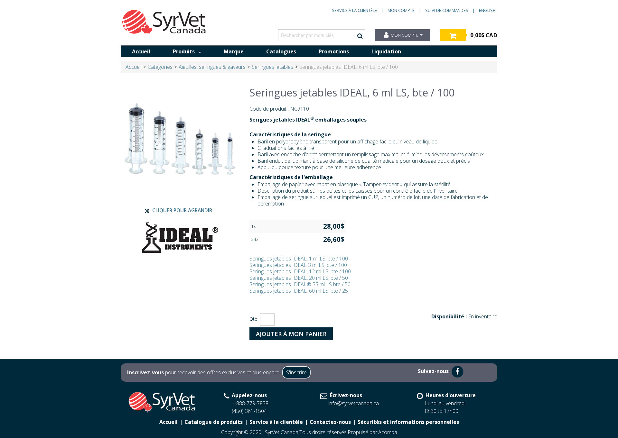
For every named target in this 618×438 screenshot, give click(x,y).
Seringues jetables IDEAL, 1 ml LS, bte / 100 (298, 258)
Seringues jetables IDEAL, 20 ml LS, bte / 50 (298, 277)
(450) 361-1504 (249, 411)
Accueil (141, 51)
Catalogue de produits (213, 421)
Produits (184, 51)
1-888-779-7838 (250, 403)
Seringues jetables (272, 66)
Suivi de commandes (446, 10)
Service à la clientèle (354, 10)
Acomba (387, 432)
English (487, 10)
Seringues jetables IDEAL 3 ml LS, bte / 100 (298, 265)
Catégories (160, 66)
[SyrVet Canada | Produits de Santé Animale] (164, 23)
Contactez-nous (330, 421)
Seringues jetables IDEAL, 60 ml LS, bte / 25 (298, 290)
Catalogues (281, 51)
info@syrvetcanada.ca (353, 403)
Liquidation (386, 51)
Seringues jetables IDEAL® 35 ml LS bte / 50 (300, 284)
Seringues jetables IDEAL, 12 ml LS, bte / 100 (300, 271)
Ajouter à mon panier (291, 334)
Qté (253, 319)
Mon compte (401, 10)
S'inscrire (296, 372)
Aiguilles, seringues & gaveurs (212, 66)
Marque (234, 51)
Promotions (334, 51)
